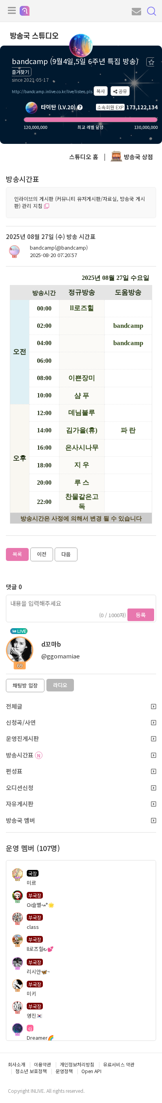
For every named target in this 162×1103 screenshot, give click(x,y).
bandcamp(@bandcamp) (59, 247)
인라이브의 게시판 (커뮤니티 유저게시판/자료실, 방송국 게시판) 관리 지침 (79, 202)
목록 (17, 554)
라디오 (60, 685)
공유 (122, 91)
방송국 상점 (137, 157)
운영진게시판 (22, 738)
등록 (141, 615)
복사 (100, 91)
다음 (66, 554)
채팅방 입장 (25, 685)
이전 (41, 554)
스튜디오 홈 (83, 157)
